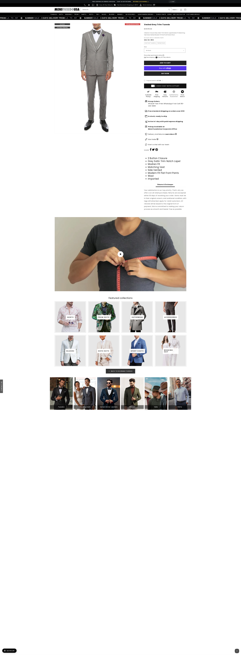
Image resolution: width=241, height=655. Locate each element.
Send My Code (120, 344)
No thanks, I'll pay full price (120, 349)
